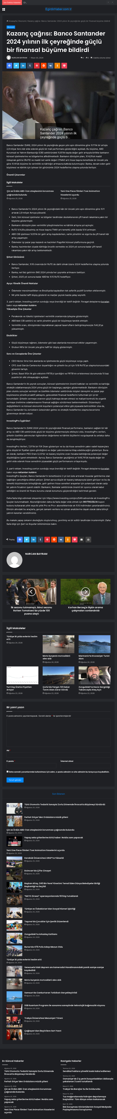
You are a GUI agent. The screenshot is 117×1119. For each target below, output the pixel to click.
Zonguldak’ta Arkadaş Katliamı (40, 934)
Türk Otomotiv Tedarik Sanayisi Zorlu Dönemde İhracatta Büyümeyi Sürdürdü (64, 804)
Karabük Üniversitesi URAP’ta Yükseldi (44, 858)
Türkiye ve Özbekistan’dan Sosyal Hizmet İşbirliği (49, 908)
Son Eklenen (58, 793)
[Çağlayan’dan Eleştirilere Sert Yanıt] (14, 1034)
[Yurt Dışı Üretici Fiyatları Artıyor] (22, 675)
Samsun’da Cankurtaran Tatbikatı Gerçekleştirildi (50, 992)
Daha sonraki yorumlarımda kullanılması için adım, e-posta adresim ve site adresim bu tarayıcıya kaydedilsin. (59, 772)
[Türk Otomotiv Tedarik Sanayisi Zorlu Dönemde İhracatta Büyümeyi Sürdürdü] (14, 808)
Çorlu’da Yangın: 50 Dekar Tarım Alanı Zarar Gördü (56, 688)
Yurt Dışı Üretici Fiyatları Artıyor (19, 688)
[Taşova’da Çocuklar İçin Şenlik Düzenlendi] (14, 925)
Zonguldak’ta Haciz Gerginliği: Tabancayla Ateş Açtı (94, 688)
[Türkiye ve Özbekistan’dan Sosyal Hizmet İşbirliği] (14, 912)
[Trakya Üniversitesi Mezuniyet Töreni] (14, 1022)
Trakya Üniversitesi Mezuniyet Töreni (43, 1018)
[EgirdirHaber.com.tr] (58, 9)
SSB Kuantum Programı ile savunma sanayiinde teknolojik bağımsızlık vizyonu (64, 1005)
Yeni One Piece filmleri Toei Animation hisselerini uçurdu (36, 850)
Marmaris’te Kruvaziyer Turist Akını (94, 657)
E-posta (11, 761)
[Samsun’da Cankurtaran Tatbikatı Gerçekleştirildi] (14, 996)
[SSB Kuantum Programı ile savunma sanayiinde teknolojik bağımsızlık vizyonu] (14, 1009)
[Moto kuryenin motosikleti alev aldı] (58, 644)
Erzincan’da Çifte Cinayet (37, 870)
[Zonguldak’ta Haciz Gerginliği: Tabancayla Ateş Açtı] (94, 675)
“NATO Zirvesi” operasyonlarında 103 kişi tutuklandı (51, 896)
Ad (9, 750)
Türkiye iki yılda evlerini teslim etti (22, 638)
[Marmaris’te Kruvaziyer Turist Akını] (94, 644)
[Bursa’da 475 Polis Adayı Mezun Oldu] (14, 950)
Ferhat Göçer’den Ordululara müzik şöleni (46, 817)
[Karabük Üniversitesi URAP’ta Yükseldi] (14, 862)
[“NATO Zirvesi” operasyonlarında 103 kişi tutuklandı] (14, 900)
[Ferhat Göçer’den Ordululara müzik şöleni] (14, 821)
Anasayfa (12, 21)
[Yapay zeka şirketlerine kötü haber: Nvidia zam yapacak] (14, 841)
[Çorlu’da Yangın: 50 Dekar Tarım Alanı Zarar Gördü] (58, 675)
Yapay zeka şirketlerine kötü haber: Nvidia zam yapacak (53, 837)
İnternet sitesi (67, 761)
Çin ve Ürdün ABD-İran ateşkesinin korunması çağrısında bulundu (52, 2)
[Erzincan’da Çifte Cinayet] (14, 874)
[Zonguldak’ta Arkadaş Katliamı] (14, 938)
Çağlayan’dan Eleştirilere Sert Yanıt (42, 1030)
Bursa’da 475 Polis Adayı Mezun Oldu (43, 946)
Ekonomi (22, 21)
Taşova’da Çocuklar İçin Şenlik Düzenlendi (46, 921)
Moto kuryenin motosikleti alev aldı (56, 657)
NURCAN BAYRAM (19, 58)
